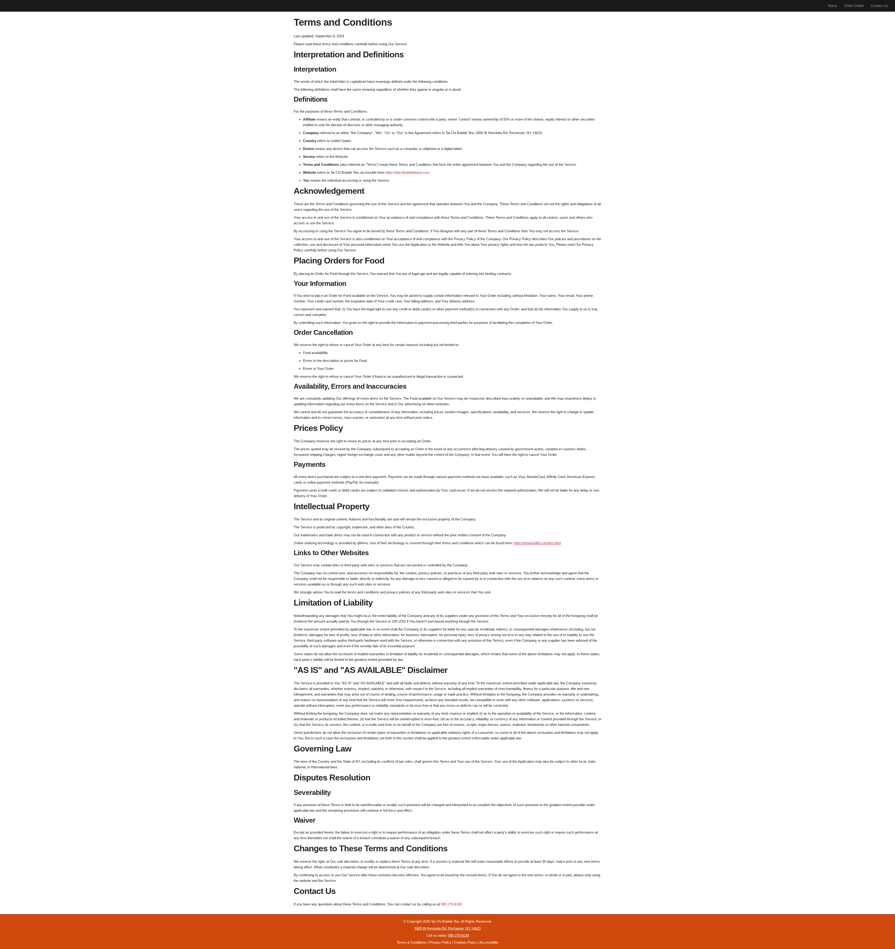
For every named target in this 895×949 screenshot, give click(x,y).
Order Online (854, 6)
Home (832, 6)
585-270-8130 (451, 904)
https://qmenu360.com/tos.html (537, 543)
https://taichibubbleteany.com (408, 172)
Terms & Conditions (412, 942)
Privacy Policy (440, 942)
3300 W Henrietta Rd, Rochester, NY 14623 (447, 928)
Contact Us (879, 6)
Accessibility (489, 942)
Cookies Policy (465, 942)
